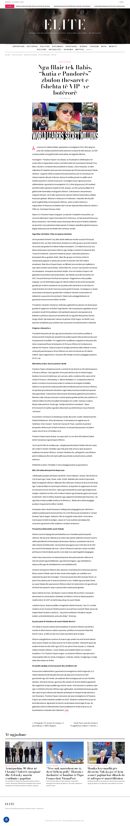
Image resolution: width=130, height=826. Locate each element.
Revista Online (17, 54)
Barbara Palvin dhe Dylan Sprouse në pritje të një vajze (17, 6)
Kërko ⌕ (89, 49)
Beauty (113, 46)
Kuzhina (68, 49)
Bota (104, 46)
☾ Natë (121, 2)
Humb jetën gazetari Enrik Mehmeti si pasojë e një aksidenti (55, 6)
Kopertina (19, 46)
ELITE (65, 25)
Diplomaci (57, 46)
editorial (32, 46)
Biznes (83, 46)
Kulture (41, 49)
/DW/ (67, 710)
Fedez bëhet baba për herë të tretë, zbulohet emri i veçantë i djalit (98, 6)
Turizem (94, 46)
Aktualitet (55, 49)
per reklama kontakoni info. (74, 820)
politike (45, 46)
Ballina (7, 54)
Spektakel (71, 46)
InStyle (79, 49)
